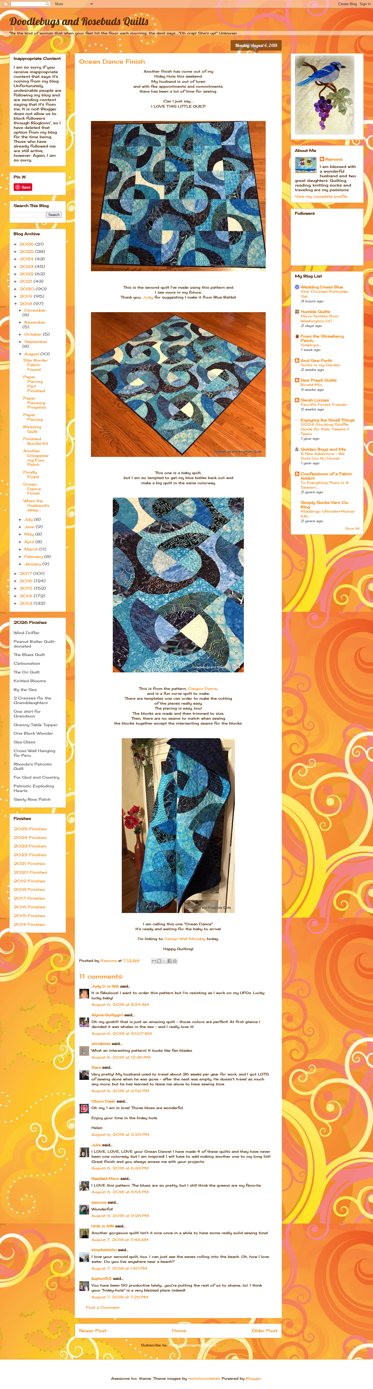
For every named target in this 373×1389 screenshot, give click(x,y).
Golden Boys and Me (323, 449)
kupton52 (101, 1278)
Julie (96, 1145)
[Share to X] (164, 961)
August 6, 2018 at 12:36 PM (121, 1057)
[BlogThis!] (159, 961)
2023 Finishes (30, 846)
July (29, 519)
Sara (96, 1067)
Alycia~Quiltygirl (107, 1015)
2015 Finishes (29, 915)
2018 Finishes (29, 889)
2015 (27, 588)
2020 (28, 288)
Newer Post (92, 1330)
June (30, 526)
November (35, 322)
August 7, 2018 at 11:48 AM (120, 1239)
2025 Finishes (30, 828)
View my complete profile (321, 196)
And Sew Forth (316, 360)
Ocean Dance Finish (32, 489)
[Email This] (154, 961)
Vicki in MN (102, 1226)
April (29, 541)
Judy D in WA (105, 986)
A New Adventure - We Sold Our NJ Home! (323, 455)
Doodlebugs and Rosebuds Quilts (78, 21)
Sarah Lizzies (315, 400)
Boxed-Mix (311, 384)
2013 (27, 603)
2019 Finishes (29, 881)
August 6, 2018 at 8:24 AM (120, 1004)
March (31, 549)
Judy (147, 297)
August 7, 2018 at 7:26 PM (119, 1297)
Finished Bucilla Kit (35, 441)
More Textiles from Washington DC (320, 318)
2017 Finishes (29, 898)
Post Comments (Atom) (192, 1345)
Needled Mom (105, 1178)
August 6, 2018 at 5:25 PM (120, 1134)
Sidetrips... (311, 345)
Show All (352, 528)
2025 (27, 251)
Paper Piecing (33, 417)
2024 (27, 258)
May (29, 534)
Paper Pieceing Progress (34, 403)
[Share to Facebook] (169, 961)
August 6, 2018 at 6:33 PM (120, 1168)
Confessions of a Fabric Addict (326, 475)
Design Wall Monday (184, 938)
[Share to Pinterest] (174, 961)
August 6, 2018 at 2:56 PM (120, 1091)
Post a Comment (103, 1307)
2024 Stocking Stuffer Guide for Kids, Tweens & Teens (325, 429)
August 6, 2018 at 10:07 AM (121, 1033)
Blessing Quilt (32, 429)
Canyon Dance (202, 688)
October (33, 334)
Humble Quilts (315, 311)
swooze (98, 1202)
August (32, 353)
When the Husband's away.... (36, 505)
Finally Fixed (31, 474)
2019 (27, 296)
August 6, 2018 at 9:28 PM (120, 1215)
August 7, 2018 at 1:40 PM (119, 1268)
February (34, 556)
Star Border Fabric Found (35, 365)
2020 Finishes (30, 872)
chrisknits (100, 1043)
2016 (27, 580)
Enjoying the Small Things (328, 420)
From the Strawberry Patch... (322, 338)
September (36, 341)
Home (179, 1330)
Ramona (333, 159)
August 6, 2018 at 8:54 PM (120, 1192)
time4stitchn (104, 1250)
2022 (27, 273)
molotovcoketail (204, 1378)
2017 (26, 573)
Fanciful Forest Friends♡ (325, 404)
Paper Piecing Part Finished (34, 383)
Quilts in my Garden (320, 365)
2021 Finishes (29, 863)
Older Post (264, 1330)
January (33, 563)
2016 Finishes (29, 907)
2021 (27, 281)
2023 (27, 266)
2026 (27, 244)
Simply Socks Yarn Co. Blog (325, 504)
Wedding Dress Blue (322, 287)
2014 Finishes (29, 924)
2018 (27, 303)
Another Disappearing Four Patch (36, 457)
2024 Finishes (30, 837)
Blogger (253, 1378)
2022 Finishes (30, 854)
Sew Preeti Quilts (319, 380)
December (35, 310)
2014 (27, 595)
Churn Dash (103, 1101)
